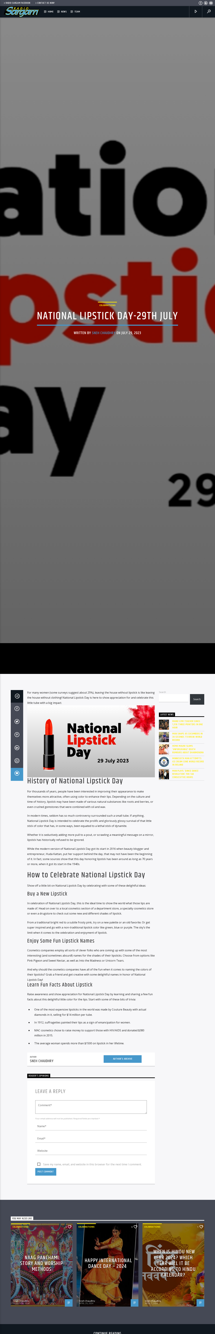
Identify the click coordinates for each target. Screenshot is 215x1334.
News (64, 12)
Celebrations (107, 334)
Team (77, 12)
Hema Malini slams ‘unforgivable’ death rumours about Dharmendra (188, 814)
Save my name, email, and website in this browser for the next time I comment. (92, 1229)
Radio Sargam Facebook (18, 3)
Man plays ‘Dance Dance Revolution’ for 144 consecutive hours (185, 838)
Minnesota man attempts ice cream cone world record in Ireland (188, 826)
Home (51, 12)
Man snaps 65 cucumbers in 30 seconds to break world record (187, 801)
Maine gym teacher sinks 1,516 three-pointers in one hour (187, 789)
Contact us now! (46, 3)
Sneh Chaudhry (104, 363)
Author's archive (122, 1123)
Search (162, 756)
